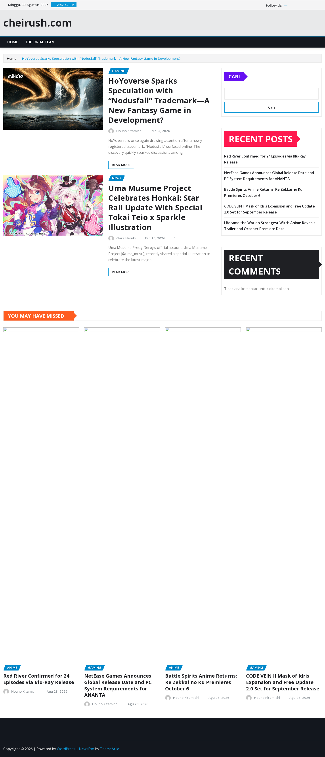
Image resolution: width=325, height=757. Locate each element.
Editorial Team (40, 42)
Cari (234, 76)
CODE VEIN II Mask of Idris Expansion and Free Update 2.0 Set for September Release (282, 682)
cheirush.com (37, 22)
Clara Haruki (126, 238)
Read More (121, 164)
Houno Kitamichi (129, 131)
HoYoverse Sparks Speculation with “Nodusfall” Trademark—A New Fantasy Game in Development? (101, 58)
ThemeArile (109, 748)
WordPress (66, 748)
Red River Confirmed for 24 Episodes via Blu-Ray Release (38, 678)
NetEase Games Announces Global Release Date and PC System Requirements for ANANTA (118, 685)
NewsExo (86, 748)
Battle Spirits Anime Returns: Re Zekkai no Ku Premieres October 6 (201, 682)
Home (12, 42)
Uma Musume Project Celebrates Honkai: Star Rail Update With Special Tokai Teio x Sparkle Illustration (155, 207)
